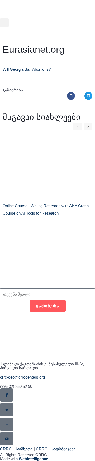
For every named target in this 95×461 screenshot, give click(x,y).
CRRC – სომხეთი (16, 449)
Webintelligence (33, 458)
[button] (4, 22)
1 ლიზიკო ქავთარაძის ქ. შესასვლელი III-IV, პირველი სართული (42, 366)
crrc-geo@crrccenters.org (22, 377)
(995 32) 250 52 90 (16, 386)
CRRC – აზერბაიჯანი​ (56, 449)
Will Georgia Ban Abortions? (27, 69)
